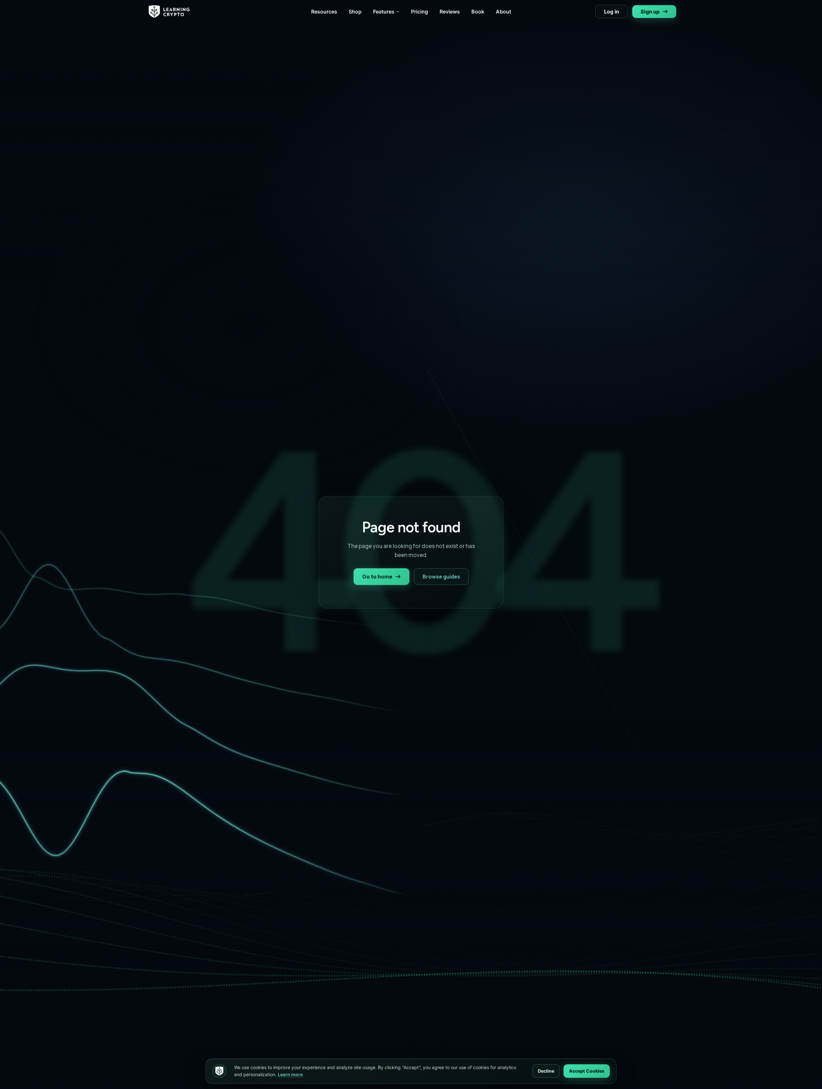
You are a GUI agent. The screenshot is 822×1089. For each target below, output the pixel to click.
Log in (611, 11)
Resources (324, 11)
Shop (355, 11)
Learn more (290, 1074)
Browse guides (441, 576)
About (503, 11)
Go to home (377, 576)
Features (383, 11)
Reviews (450, 11)
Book (477, 11)
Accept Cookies (586, 1071)
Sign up (650, 11)
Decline (546, 1071)
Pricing (419, 11)
